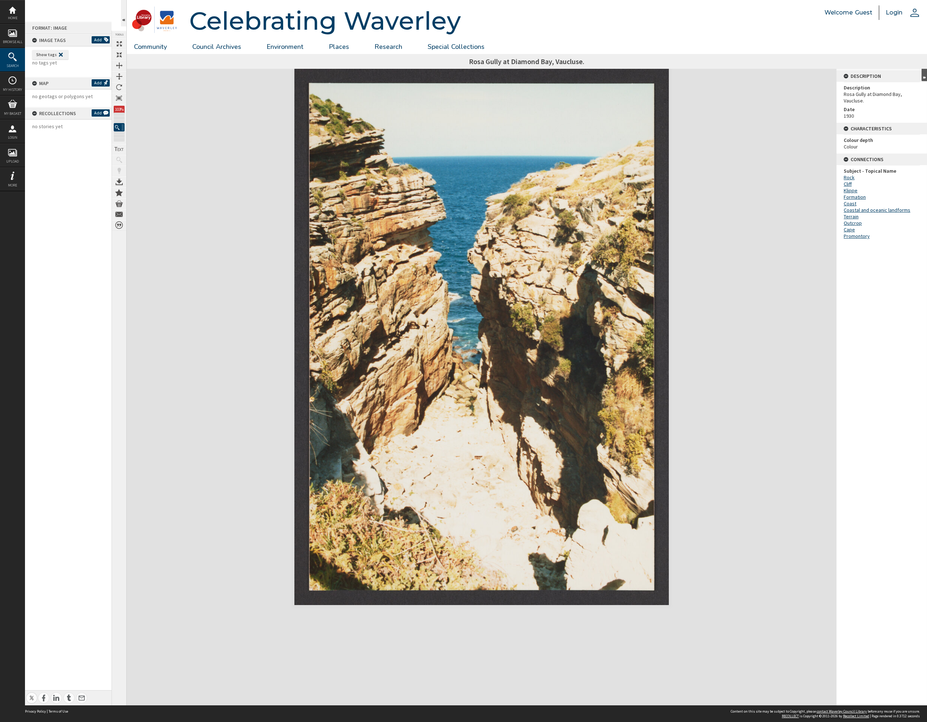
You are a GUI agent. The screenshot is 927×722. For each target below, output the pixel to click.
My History (12, 89)
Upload (12, 161)
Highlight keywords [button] (119, 170)
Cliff (848, 184)
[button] (119, 127)
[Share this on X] (31, 694)
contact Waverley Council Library (842, 711)
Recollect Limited (856, 716)
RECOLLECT (790, 716)
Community (150, 46)
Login (12, 137)
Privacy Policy (35, 711)
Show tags (46, 54)
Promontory (857, 236)
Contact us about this (119, 214)
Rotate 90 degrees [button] (119, 87)
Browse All (12, 41)
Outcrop (853, 223)
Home (12, 18)
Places (339, 46)
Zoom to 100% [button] (119, 98)
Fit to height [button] (119, 76)
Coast (850, 203)
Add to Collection (119, 192)
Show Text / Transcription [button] (119, 149)
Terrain (851, 216)
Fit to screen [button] (119, 54)
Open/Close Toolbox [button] (123, 13)
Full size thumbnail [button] (119, 43)
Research (388, 46)
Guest (863, 12)
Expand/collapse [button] (924, 75)
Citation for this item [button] (119, 225)
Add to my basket (119, 203)
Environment (285, 46)
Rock (849, 177)
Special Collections (456, 46)
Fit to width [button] (119, 65)
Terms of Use (58, 711)
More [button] (12, 185)
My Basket (12, 113)
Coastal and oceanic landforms (877, 210)
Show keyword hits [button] (119, 160)
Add (98, 39)
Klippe (850, 190)
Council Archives (216, 46)
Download (119, 181)
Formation (855, 197)
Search (13, 65)
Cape (849, 229)
